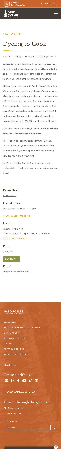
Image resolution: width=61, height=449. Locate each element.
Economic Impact (15, 338)
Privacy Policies (14, 349)
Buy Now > (11, 259)
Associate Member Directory (22, 328)
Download (49, 4)
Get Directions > (15, 238)
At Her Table (9, 195)
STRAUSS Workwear (16, 354)
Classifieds (11, 365)
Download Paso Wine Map (21, 392)
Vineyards (10, 322)
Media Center (12, 333)
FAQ (6, 360)
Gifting (8, 344)
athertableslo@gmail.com (16, 271)
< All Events (12, 33)
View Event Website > (18, 215)
